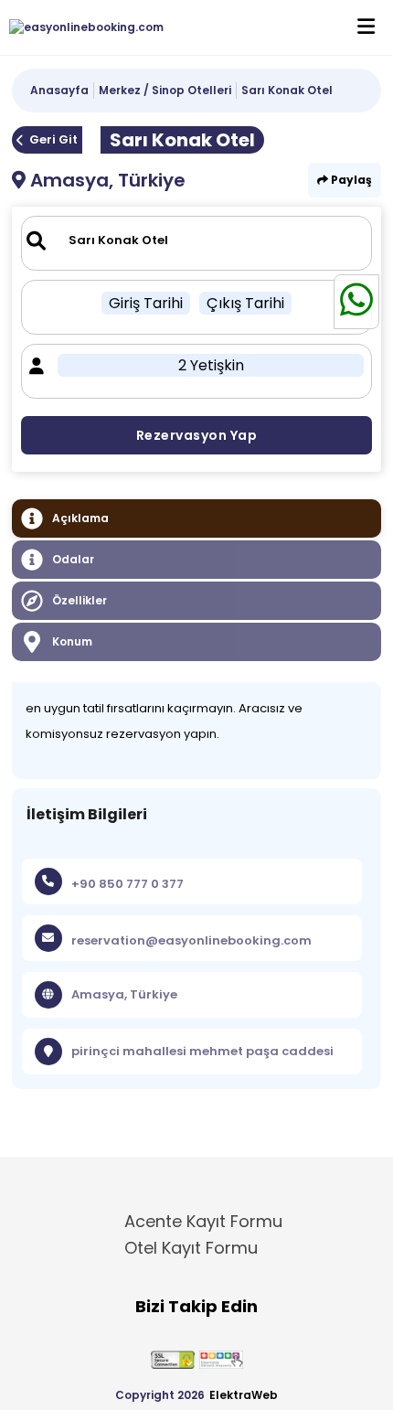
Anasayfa (59, 90)
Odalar (73, 559)
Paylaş (350, 179)
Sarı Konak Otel (287, 90)
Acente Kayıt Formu (203, 1221)
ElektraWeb (243, 1395)
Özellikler (79, 600)
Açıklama (80, 518)
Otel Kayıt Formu (191, 1247)
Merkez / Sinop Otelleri (165, 90)
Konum (72, 641)
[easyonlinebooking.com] (82, 27)
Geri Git (53, 139)
